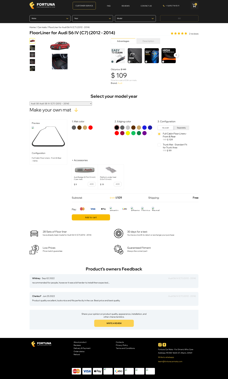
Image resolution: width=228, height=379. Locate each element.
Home (33, 27)
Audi (120, 83)
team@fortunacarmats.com (170, 361)
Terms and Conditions (125, 348)
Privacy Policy (122, 345)
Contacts (120, 342)
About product (80, 342)
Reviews (77, 345)
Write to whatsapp (166, 357)
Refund (77, 354)
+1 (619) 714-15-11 (172, 6)
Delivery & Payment (82, 348)
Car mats (42, 27)
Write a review (114, 323)
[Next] (176, 55)
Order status (79, 351)
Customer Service (84, 6)
